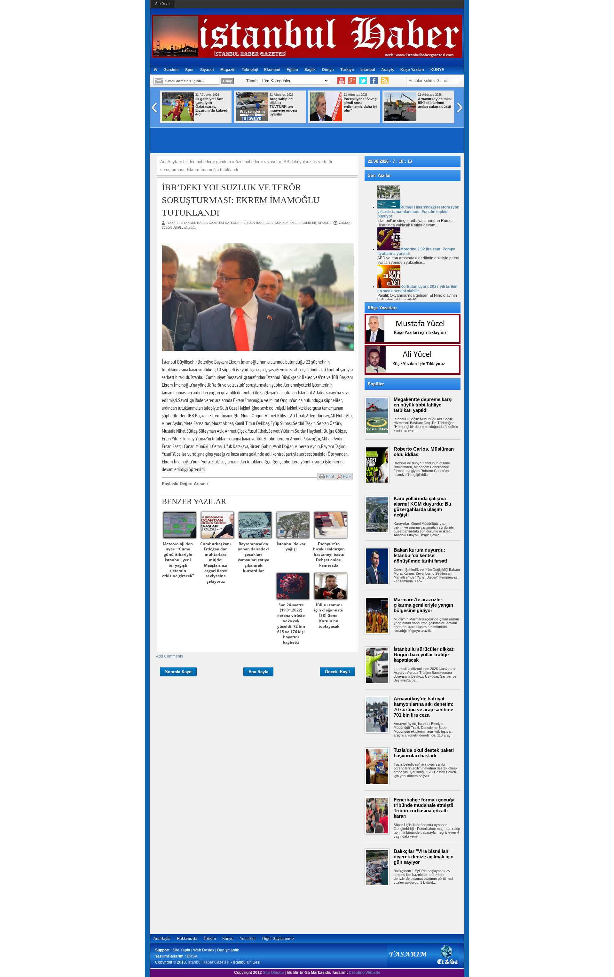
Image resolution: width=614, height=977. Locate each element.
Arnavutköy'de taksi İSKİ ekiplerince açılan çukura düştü (435, 102)
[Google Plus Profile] (352, 80)
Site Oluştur (273, 972)
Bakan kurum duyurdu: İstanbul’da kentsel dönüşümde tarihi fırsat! (420, 555)
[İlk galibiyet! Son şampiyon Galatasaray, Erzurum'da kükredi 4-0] (178, 120)
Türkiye (347, 69)
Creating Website (364, 972)
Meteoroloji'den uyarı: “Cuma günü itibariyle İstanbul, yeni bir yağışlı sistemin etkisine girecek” (178, 560)
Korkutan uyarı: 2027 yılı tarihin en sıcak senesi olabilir (417, 288)
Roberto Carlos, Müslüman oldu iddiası (424, 451)
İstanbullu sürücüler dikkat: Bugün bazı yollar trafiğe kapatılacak (424, 654)
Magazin (227, 69)
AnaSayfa (162, 938)
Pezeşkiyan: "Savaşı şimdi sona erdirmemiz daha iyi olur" (360, 104)
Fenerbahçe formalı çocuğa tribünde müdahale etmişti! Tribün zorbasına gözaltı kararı (424, 808)
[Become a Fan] (374, 80)
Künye (227, 938)
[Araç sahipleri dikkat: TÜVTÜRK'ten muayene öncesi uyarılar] (252, 120)
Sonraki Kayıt (178, 671)
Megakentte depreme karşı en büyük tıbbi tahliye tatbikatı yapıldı (423, 405)
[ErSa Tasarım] (423, 965)
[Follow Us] (363, 80)
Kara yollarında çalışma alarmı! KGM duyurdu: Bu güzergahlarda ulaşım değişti (422, 506)
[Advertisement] (416, 910)
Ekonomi (272, 69)
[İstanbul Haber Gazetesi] (307, 55)
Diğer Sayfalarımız (278, 938)
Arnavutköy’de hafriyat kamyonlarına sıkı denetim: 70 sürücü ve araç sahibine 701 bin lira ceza (423, 707)
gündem (281, 223)
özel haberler (303, 223)
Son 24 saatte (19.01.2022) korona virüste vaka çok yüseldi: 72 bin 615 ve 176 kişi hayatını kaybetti (291, 623)
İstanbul (367, 69)
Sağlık (310, 69)
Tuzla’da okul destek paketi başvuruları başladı (424, 752)
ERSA (192, 956)
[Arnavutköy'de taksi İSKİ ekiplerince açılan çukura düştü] (400, 120)
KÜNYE (437, 69)
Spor (189, 69)
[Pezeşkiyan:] (326, 120)
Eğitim (292, 69)
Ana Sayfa (162, 3)
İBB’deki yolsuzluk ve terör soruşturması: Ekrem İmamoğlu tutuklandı (240, 199)
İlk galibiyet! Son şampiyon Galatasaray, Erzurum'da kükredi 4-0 (211, 106)
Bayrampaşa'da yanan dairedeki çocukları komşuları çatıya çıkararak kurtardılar (253, 557)
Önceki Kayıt (337, 671)
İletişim (210, 938)
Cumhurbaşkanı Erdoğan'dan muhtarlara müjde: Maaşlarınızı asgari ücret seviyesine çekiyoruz (215, 562)
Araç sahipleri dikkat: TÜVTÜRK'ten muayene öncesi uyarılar (283, 106)
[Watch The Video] (341, 80)
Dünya (328, 69)
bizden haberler (258, 223)
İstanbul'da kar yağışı (291, 546)
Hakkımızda (187, 938)
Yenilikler (248, 938)
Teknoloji (250, 69)
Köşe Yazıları (412, 69)
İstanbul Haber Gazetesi (209, 962)
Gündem (171, 69)
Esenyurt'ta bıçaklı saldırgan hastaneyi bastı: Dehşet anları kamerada (329, 554)
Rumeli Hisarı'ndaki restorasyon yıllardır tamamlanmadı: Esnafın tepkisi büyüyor (418, 211)
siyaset (324, 223)
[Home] (155, 70)
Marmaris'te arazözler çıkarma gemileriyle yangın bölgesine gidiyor (423, 605)
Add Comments (169, 656)
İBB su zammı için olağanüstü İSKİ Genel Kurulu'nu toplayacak (328, 615)
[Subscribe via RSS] (385, 80)
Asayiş (387, 69)
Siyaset (207, 69)
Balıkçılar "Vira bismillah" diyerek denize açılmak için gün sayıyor (423, 856)
